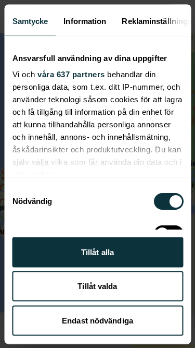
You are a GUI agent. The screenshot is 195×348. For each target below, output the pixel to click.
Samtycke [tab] (30, 20)
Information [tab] (84, 20)
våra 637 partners (71, 74)
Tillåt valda (97, 286)
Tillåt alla (97, 251)
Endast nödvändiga (97, 320)
